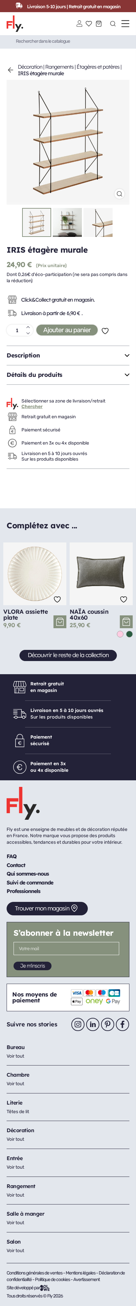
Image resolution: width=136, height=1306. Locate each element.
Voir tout (15, 1056)
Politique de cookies (53, 1279)
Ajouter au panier (67, 330)
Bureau (15, 1047)
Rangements (59, 66)
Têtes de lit (18, 1111)
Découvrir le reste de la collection (68, 655)
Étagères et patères (98, 66)
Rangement (21, 1186)
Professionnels (23, 891)
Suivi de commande (30, 882)
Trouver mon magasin (42, 908)
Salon (14, 1241)
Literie (14, 1102)
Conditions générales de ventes (34, 1273)
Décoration (30, 66)
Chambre (18, 1074)
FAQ (12, 856)
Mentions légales (81, 1273)
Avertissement (86, 1279)
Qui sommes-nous (28, 873)
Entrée (14, 1158)
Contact (16, 865)
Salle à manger (25, 1213)
